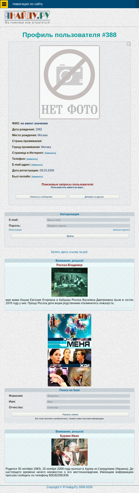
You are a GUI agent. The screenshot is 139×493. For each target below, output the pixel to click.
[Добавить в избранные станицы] (128, 43)
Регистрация (15, 230)
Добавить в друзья (94, 197)
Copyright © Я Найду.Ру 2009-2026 (69, 487)
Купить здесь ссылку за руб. (69, 251)
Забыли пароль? (121, 230)
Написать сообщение (41, 197)
